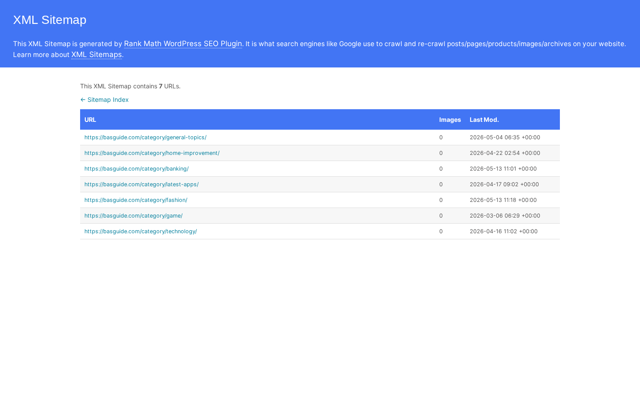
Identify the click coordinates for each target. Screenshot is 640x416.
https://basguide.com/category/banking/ (136, 168)
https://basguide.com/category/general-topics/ (145, 137)
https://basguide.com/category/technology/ (140, 231)
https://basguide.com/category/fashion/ (135, 200)
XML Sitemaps (96, 54)
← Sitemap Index (104, 99)
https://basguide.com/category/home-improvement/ (151, 153)
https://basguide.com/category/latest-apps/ (141, 184)
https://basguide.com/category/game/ (133, 215)
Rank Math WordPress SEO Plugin (183, 43)
